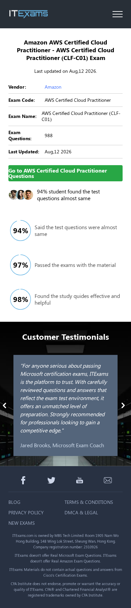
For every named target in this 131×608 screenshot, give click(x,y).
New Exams (21, 523)
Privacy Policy (26, 512)
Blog (14, 502)
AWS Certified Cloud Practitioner (78, 100)
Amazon (53, 87)
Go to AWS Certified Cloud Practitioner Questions (57, 173)
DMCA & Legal (81, 512)
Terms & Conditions (88, 502)
